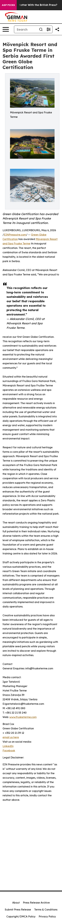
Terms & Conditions (45, 909)
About (16, 902)
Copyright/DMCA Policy (20, 916)
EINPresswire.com (15, 234)
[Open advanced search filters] (48, 29)
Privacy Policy (47, 916)
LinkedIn (8, 746)
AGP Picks (8, 5)
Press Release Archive (36, 902)
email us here (11, 737)
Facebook (9, 750)
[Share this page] (57, 29)
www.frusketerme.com (23, 717)
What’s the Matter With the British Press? (30, 4)
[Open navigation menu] (6, 29)
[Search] (41, 29)
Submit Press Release (18, 909)
